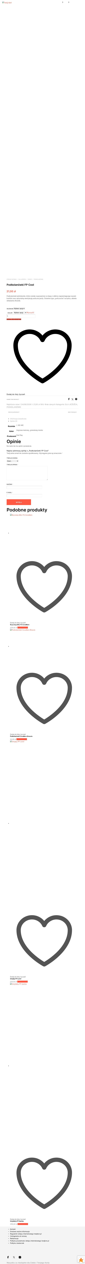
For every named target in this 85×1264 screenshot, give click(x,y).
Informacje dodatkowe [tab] (18, 419)
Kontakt (13, 1229)
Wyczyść (30, 312)
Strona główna (11, 279)
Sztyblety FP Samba (17, 1221)
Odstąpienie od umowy (18, 1236)
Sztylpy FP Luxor (15, 979)
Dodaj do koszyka (14, 319)
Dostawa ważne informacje (20, 1231)
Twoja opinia (12, 464)
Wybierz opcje (22, 628)
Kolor (10, 313)
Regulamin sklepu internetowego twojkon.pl (26, 1234)
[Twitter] (73, 399)
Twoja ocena (12, 458)
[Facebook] (70, 399)
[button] (61, 2)
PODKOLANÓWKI (38, 279)
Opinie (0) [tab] (13, 421)
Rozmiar (10, 309)
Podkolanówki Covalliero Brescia (21, 736)
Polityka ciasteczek (17, 1243)
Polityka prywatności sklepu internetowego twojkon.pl (29, 1241)
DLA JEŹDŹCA (22, 279)
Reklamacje (14, 1238)
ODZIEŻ (30, 279)
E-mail (10, 492)
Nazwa (10, 484)
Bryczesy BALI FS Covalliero (19, 625)
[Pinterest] (76, 399)
